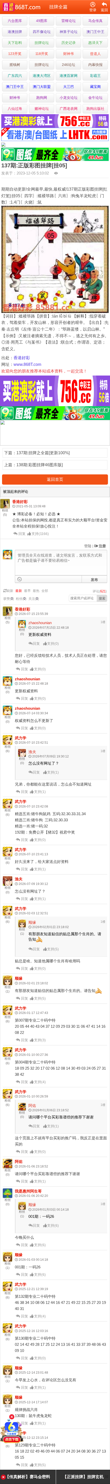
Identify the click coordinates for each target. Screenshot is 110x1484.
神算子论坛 (69, 32)
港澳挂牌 (15, 32)
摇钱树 (14, 65)
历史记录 (68, 43)
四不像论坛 (42, 32)
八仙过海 (15, 109)
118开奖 (41, 54)
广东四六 (15, 76)
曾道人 (95, 54)
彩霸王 (95, 76)
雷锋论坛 (68, 21)
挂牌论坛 (42, 43)
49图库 (41, 21)
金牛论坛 (95, 98)
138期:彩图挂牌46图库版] (39, 465)
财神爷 (68, 54)
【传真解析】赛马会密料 (27, 1477)
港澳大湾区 (42, 76)
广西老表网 (69, 109)
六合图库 (15, 21)
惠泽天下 (95, 43)
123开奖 (14, 54)
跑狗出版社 (95, 109)
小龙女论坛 (69, 98)
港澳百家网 (69, 76)
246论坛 (68, 65)
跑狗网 (41, 98)
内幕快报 (95, 65)
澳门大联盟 (42, 87)
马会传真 (95, 21)
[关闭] (11, 1416)
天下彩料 (15, 43)
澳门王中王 (95, 32)
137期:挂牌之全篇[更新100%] (43, 453)
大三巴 (68, 87)
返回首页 (55, 479)
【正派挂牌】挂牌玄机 (83, 1477)
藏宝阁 (95, 87)
